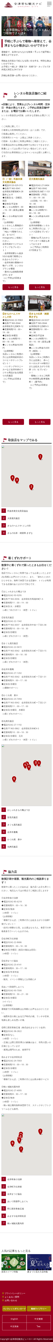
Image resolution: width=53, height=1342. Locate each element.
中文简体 (14, 1326)
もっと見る (13, 287)
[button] (40, 457)
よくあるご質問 (12, 1296)
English (14, 1318)
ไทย (38, 1326)
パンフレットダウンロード (14, 1308)
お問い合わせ (11, 1300)
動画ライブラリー (39, 1308)
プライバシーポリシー (15, 1293)
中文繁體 (38, 1318)
